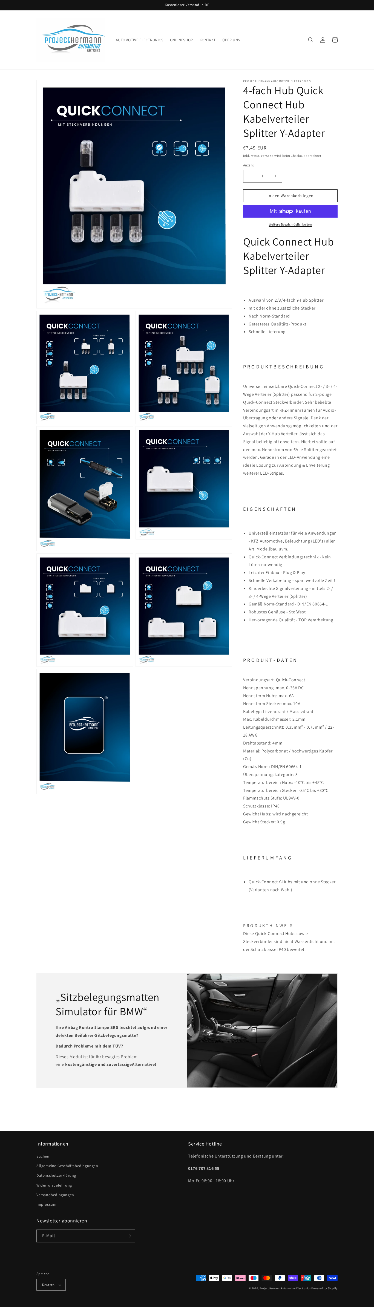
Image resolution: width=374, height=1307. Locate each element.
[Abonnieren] (129, 1236)
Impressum (46, 1204)
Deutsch (48, 1284)
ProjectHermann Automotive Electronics (285, 1288)
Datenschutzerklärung (56, 1175)
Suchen (43, 1156)
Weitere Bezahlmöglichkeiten (290, 224)
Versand (267, 156)
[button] (311, 40)
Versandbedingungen (55, 1194)
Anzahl (248, 165)
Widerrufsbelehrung (54, 1185)
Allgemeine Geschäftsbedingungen (67, 1165)
